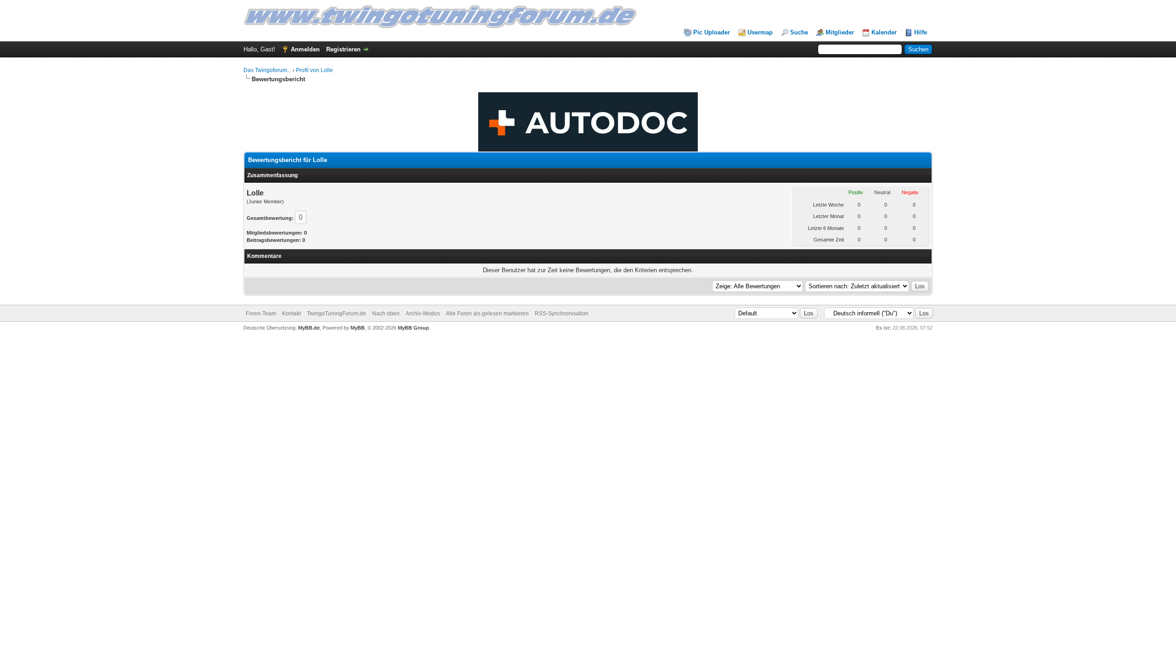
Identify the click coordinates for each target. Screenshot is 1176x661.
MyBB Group (413, 327)
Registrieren (343, 49)
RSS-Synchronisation (561, 313)
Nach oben (386, 313)
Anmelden (305, 49)
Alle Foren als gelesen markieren (487, 313)
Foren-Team (261, 313)
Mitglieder (839, 32)
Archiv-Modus (423, 313)
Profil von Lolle (314, 70)
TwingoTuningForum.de (336, 313)
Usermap (760, 32)
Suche (799, 32)
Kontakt (291, 313)
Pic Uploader (711, 32)
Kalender (884, 32)
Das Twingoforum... (267, 70)
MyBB (358, 327)
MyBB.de (309, 327)
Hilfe (920, 32)
